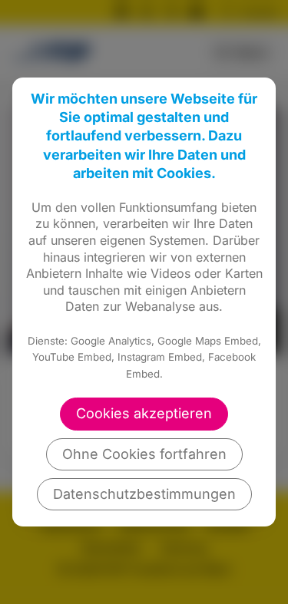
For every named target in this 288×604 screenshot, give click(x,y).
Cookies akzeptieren (144, 413)
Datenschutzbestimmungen (144, 494)
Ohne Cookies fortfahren (144, 454)
